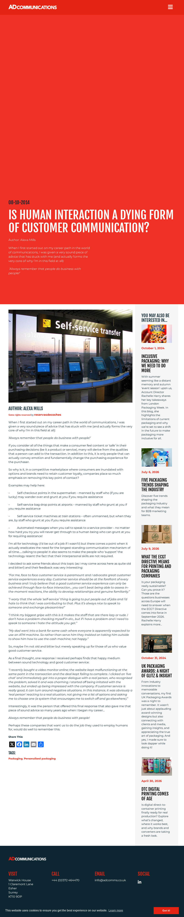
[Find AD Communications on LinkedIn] (141, 882)
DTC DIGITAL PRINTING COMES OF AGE (155, 793)
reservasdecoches (47, 414)
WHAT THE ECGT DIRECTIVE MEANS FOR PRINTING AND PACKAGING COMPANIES (156, 566)
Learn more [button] (116, 910)
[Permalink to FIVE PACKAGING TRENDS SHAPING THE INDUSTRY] (156, 457)
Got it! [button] (166, 910)
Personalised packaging (40, 758)
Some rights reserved (19, 415)
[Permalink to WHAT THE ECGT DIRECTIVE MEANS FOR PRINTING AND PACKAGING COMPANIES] (156, 534)
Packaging (15, 758)
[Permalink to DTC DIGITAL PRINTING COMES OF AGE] (156, 766)
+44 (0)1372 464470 (65, 880)
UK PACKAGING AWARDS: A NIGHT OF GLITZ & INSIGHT (156, 670)
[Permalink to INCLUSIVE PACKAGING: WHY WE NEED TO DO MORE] (156, 333)
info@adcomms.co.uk (110, 880)
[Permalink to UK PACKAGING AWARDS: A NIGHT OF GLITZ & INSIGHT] (156, 643)
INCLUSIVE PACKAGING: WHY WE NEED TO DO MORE (155, 363)
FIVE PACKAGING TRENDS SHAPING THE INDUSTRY (155, 484)
